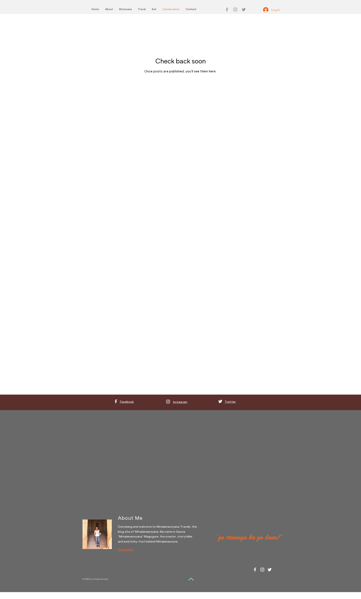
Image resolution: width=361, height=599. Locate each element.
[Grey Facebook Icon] (227, 9)
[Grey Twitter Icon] (243, 9)
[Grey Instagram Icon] (235, 9)
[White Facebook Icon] (115, 401)
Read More (125, 549)
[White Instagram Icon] (168, 401)
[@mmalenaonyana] (255, 569)
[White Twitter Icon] (220, 401)
